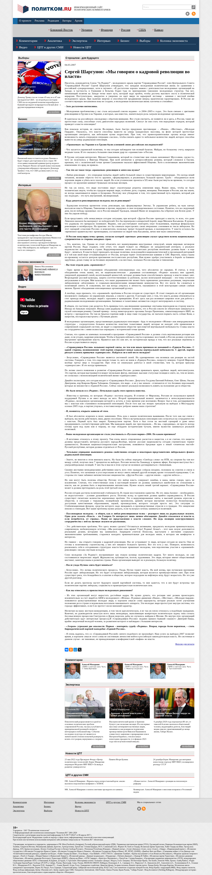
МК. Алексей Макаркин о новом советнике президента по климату (94, 789)
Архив (78, 20)
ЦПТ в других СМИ (50, 47)
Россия (125, 29)
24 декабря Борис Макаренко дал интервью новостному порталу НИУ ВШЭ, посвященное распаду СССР (173, 762)
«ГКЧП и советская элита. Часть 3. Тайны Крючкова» (94, 667)
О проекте (25, 20)
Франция (107, 29)
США (142, 29)
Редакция (53, 20)
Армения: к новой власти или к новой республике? (127, 714)
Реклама (39, 20)
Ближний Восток (61, 29)
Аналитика (54, 40)
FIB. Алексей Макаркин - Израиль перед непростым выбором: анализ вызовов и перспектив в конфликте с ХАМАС (95, 782)
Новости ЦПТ (82, 47)
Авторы (66, 20)
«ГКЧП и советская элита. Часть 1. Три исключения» (179, 667)
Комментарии (28, 40)
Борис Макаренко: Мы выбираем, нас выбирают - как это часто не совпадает (38, 226)
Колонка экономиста (174, 40)
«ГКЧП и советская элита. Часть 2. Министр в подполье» (136, 667)
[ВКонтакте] (66, 649)
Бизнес (125, 40)
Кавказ (158, 29)
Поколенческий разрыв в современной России (79, 714)
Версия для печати (184, 644)
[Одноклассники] (71, 649)
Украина (86, 29)
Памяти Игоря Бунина (118, 759)
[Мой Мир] (75, 649)
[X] (79, 649)
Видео (23, 47)
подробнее (54, 112)
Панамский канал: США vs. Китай (35, 150)
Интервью (104, 40)
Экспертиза (79, 40)
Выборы (145, 40)
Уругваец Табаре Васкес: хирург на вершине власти (173, 714)
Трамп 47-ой (26, 90)
